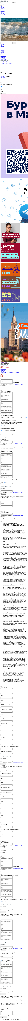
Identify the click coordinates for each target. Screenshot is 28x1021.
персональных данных (18, 384)
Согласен (12, 1004)
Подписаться (3, 1017)
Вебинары (3, 9)
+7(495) (4, 4)
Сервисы (2, 11)
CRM (2, 12)
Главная (2, 44)
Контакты (3, 57)
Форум (2, 13)
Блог (2, 6)
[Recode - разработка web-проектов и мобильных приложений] (5, 367)
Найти (14, 2)
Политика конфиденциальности (10, 373)
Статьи (2, 7)
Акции (2, 15)
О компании (3, 56)
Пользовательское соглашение (7, 372)
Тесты (2, 54)
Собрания (3, 14)
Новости (2, 51)
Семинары (3, 8)
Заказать (3, 516)
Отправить (3, 385)
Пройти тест (3, 93)
